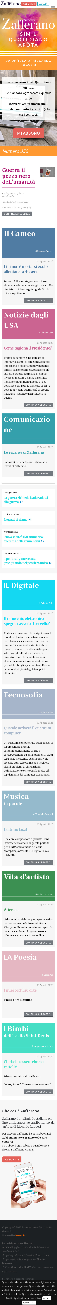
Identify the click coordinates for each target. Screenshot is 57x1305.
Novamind (20, 1235)
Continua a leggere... (17, 214)
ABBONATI (29, 4)
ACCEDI (43, 4)
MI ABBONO (28, 133)
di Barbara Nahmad (44, 894)
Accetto (46, 1298)
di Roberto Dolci (46, 332)
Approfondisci (29, 1302)
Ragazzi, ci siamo (15, 519)
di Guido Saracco (45, 712)
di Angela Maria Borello (42, 1046)
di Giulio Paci (47, 975)
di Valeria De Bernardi (43, 814)
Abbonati (12, 1159)
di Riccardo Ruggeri (44, 251)
